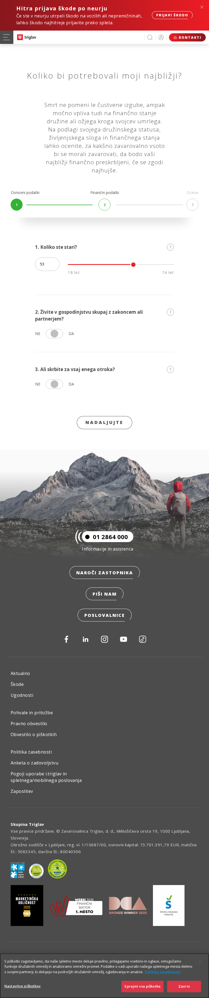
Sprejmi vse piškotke (142, 986)
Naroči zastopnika (104, 573)
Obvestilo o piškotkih (34, 734)
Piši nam (105, 594)
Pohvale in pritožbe (32, 713)
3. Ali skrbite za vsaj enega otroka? (103, 369)
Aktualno (20, 673)
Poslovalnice (104, 615)
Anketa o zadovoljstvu (34, 763)
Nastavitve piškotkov (22, 986)
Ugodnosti (22, 695)
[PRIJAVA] (161, 37)
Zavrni (184, 986)
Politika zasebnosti (31, 752)
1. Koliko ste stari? (103, 247)
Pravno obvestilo (29, 724)
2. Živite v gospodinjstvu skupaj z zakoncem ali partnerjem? (103, 315)
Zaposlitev (22, 791)
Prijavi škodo (172, 15)
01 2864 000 (110, 537)
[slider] (133, 265)
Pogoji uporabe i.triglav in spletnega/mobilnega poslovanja (46, 777)
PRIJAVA (161, 37)
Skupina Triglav (27, 824)
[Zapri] (200, 962)
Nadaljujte (104, 422)
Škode (17, 684)
